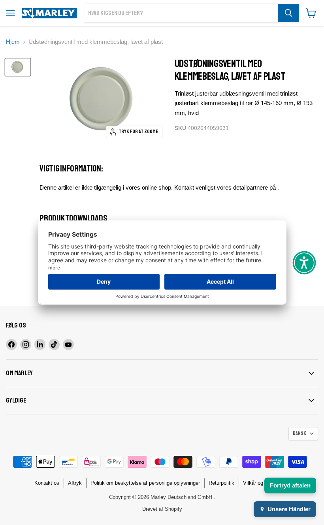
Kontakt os (46, 483)
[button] (304, 263)
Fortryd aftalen (290, 485)
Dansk (299, 433)
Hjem (13, 41)
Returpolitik (221, 483)
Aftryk (75, 483)
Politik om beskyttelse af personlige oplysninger (145, 483)
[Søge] (288, 13)
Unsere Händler (289, 509)
